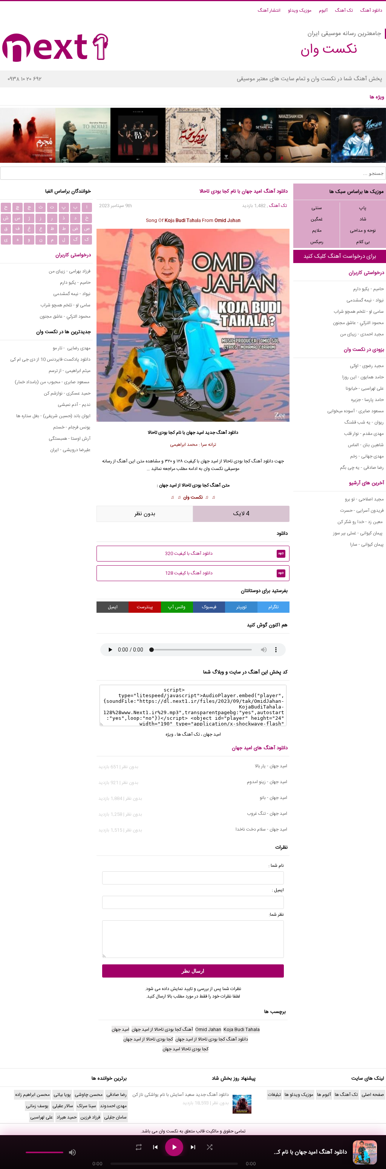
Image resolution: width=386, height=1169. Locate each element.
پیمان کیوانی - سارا (367, 544)
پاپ (362, 208)
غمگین (317, 219)
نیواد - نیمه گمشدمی (365, 300)
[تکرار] (139, 1147)
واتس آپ (176, 607)
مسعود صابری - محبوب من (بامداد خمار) (52, 382)
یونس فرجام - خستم (71, 427)
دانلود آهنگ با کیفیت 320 (224, 553)
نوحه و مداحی (363, 230)
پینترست (145, 607)
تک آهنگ (344, 10)
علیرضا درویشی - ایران (70, 450)
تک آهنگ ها (188, 734)
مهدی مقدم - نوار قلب (364, 434)
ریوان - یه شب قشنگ (364, 422)
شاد (363, 219)
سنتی (316, 208)
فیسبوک (209, 607)
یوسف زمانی (37, 1106)
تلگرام (273, 607)
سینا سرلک (86, 1106)
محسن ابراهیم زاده (32, 1095)
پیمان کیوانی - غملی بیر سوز (358, 533)
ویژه (169, 734)
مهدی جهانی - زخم (367, 456)
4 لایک (241, 514)
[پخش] (174, 1147)
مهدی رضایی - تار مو (71, 348)
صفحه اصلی (372, 1095)
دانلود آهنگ (371, 10)
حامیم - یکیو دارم (368, 289)
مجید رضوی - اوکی (367, 366)
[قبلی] (155, 1147)
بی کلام (363, 242)
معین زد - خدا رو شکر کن (360, 522)
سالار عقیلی (62, 1106)
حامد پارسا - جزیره (367, 400)
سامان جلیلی (115, 1117)
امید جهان (195, 432)
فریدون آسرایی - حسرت (362, 510)
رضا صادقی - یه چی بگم (362, 467)
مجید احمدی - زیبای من (362, 334)
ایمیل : (278, 890)
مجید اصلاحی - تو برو (364, 499)
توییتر (241, 607)
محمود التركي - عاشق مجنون (358, 323)
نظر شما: (276, 914)
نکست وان (193, 497)
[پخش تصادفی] (209, 1147)
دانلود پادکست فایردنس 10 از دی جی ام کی (50, 359)
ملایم (317, 230)
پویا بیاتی (62, 1095)
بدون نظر (145, 514)
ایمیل (113, 607)
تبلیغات (274, 1095)
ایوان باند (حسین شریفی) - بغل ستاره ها (53, 416)
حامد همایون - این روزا (363, 377)
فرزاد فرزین (90, 1117)
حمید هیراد (67, 1117)
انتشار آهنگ (269, 10)
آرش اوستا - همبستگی (69, 438)
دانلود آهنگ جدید (221, 432)
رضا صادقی (116, 1095)
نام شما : (276, 865)
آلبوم (323, 10)
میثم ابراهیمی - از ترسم (69, 371)
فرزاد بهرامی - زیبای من (69, 271)
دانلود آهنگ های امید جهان (260, 748)
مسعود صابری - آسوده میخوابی (355, 411)
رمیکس (316, 242)
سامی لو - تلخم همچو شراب (359, 311)
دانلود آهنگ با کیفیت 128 (224, 573)
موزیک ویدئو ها (299, 1095)
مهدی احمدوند (113, 1106)
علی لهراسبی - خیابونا (365, 388)
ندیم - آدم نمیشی (74, 405)
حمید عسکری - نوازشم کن (67, 393)
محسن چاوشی (89, 1095)
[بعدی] (193, 1147)
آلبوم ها (324, 1095)
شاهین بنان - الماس (366, 445)
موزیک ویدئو (299, 10)
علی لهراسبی (41, 1117)
